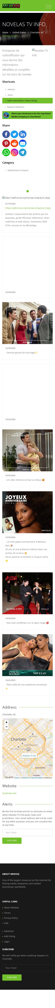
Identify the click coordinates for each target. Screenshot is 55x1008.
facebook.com (9, 793)
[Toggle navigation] (48, 6)
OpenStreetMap (37, 777)
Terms (7, 912)
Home (5, 32)
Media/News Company (17, 170)
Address (11, 89)
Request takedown (15, 107)
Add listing (9, 936)
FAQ (6, 923)
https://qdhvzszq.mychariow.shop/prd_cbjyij (28, 208)
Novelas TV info (29, 755)
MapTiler (25, 777)
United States (19, 32)
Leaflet (16, 777)
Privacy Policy (11, 918)
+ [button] (6, 722)
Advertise (9, 931)
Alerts (10, 95)
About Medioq (11, 907)
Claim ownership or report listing (22, 100)
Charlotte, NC (37, 32)
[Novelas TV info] (28, 749)
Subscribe (12, 840)
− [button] (6, 727)
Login (7, 941)
